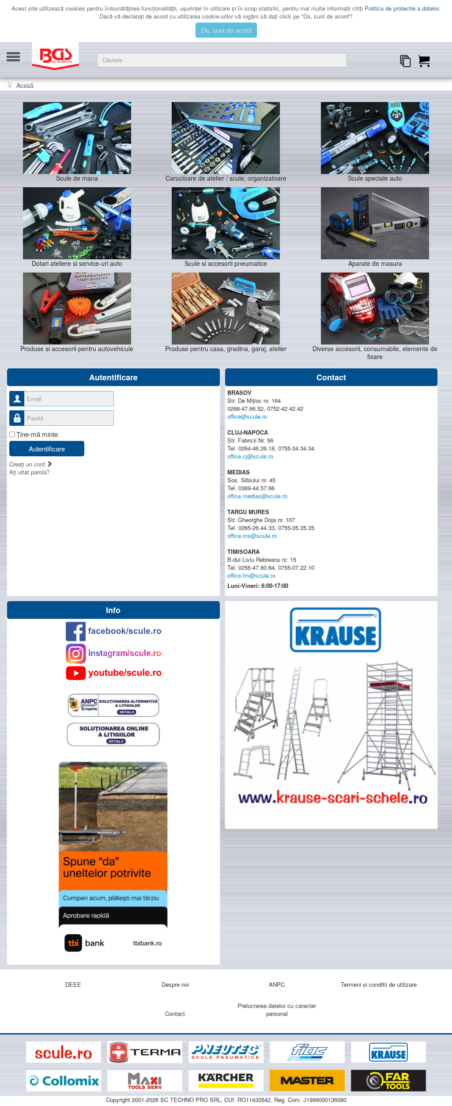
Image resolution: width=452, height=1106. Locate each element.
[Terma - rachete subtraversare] (145, 1052)
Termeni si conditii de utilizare (379, 984)
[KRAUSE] (388, 1052)
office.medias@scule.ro (257, 496)
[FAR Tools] (388, 1080)
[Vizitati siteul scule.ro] (64, 1052)
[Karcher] (226, 1080)
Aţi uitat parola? (29, 472)
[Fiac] (308, 1052)
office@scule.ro (247, 416)
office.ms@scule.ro (252, 535)
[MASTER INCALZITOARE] (308, 1080)
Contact (175, 1013)
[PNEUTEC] (226, 1052)
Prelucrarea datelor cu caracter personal (276, 1009)
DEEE (73, 984)
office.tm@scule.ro (251, 575)
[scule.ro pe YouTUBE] (113, 673)
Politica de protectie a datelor (402, 8)
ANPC (277, 984)
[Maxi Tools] (145, 1080)
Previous (15, 97)
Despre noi (175, 984)
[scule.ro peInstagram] (113, 654)
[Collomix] (64, 1080)
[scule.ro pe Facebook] (113, 631)
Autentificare (47, 448)
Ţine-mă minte (37, 434)
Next (436, 97)
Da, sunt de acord (226, 30)
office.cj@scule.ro (250, 456)
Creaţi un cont (28, 464)
